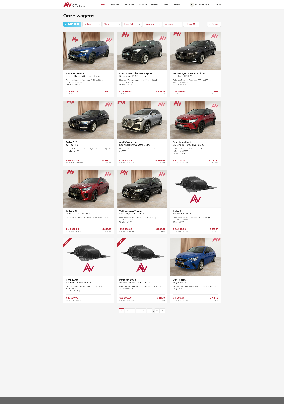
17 (157, 311)
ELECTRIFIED (74, 24)
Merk (106, 24)
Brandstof (128, 24)
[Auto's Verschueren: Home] (75, 3)
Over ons (155, 5)
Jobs (166, 5)
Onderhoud (128, 5)
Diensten (142, 5)
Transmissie (149, 24)
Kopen (103, 5)
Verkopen (114, 5)
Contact (176, 5)
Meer (189, 24)
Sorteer (215, 24)
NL (217, 5)
